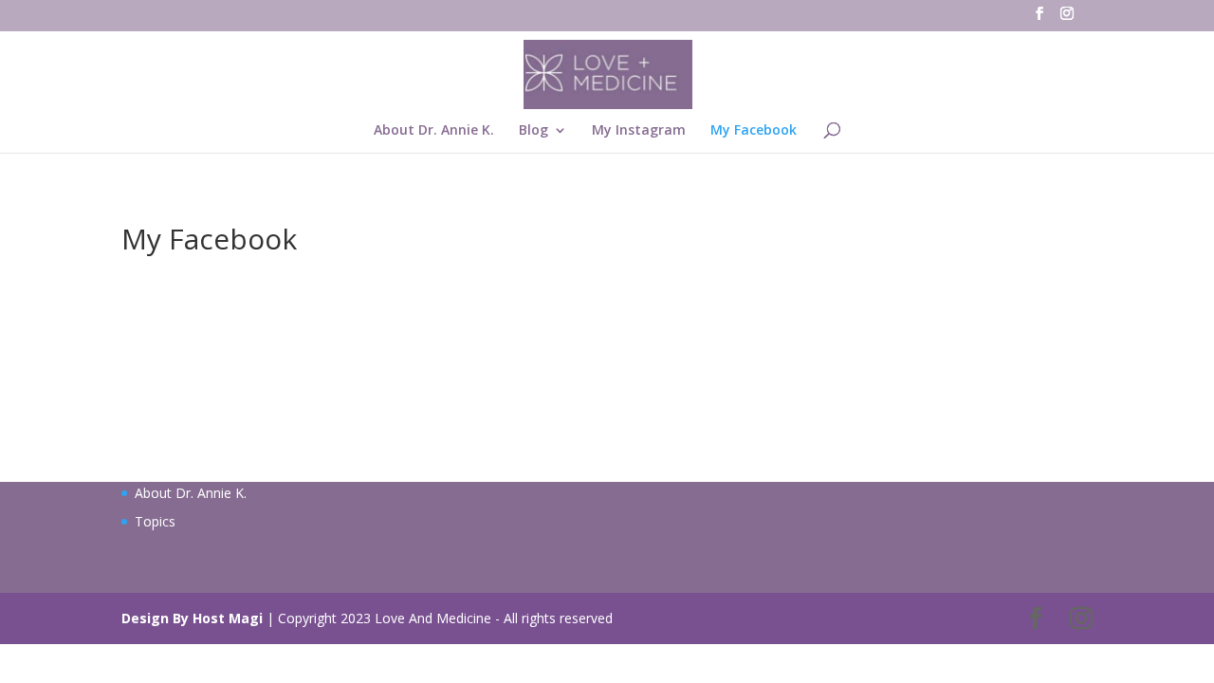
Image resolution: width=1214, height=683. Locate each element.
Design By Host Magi (192, 618)
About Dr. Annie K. (434, 130)
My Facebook (753, 130)
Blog (533, 130)
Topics (155, 521)
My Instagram (639, 130)
